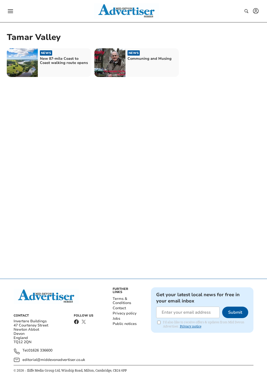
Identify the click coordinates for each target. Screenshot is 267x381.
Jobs (116, 318)
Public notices (125, 323)
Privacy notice (190, 326)
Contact (119, 308)
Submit (235, 312)
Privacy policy (124, 313)
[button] (10, 11)
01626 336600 (40, 350)
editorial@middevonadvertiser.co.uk (53, 359)
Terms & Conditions (122, 300)
